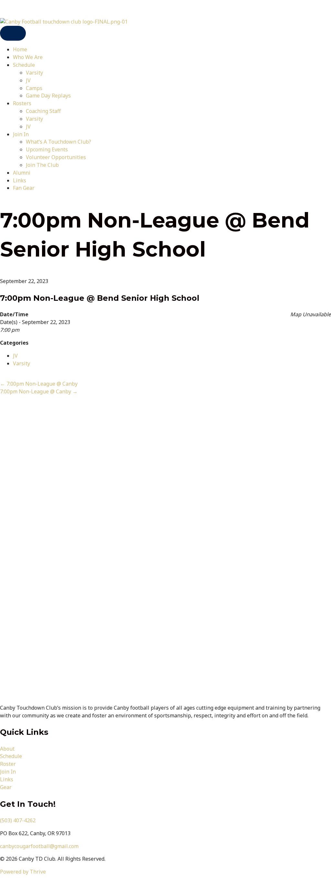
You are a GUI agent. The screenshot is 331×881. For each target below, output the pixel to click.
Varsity (34, 72)
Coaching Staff (43, 111)
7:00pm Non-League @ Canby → (39, 391)
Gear (6, 787)
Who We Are (28, 57)
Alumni (21, 172)
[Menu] (13, 33)
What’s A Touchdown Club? (58, 141)
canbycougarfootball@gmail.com (39, 846)
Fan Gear (24, 187)
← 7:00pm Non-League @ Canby (39, 383)
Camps (34, 88)
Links (19, 180)
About (7, 748)
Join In (21, 134)
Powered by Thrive (23, 871)
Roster (8, 763)
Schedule (24, 64)
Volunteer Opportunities (56, 157)
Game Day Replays (48, 95)
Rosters (22, 103)
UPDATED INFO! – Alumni (31, 8)
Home (20, 49)
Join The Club (42, 164)
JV (28, 80)
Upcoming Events (47, 149)
